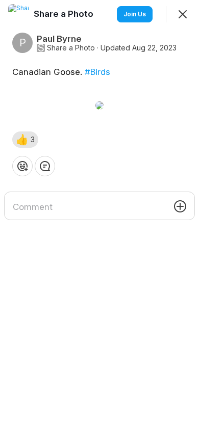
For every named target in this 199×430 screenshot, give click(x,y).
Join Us (134, 14)
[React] (22, 166)
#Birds (97, 72)
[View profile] (18, 14)
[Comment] (45, 166)
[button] (25, 139)
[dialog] (99, 215)
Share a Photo (71, 48)
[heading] (64, 14)
